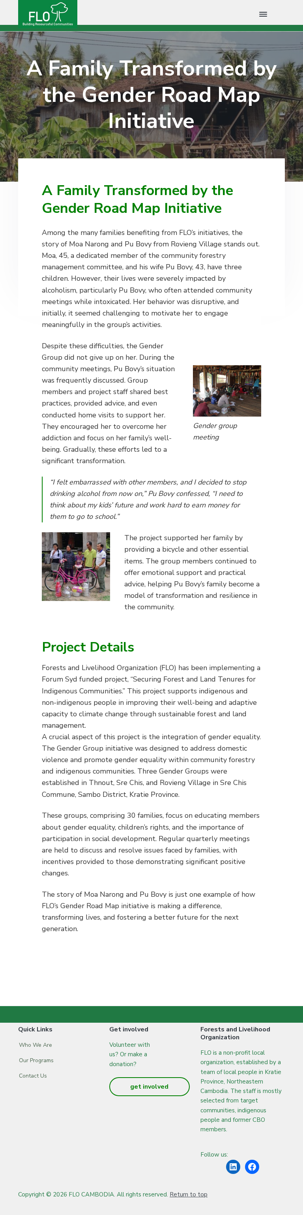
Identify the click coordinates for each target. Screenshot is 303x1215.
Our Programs (36, 1060)
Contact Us (33, 1076)
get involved (149, 1086)
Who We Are (35, 1045)
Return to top (189, 1194)
